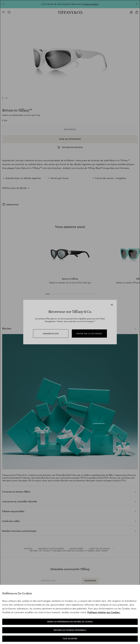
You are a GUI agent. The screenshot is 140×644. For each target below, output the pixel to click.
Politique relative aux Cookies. (103, 612)
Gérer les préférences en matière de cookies (70, 622)
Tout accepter (70, 639)
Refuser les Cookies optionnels (70, 630)
